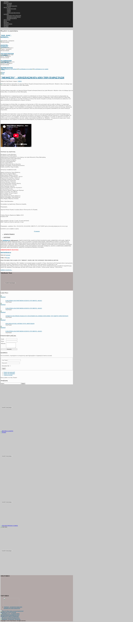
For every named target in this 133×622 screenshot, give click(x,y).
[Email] (3, 72)
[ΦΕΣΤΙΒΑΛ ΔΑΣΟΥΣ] (7, 431)
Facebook (7, 255)
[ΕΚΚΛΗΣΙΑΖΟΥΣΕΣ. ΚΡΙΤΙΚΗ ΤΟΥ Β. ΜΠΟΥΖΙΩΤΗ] (3, 320)
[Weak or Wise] (13, 612)
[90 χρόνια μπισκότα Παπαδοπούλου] (10, 618)
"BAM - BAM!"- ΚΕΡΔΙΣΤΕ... (6, 36)
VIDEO (20, 81)
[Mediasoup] (10, 619)
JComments (37, 231)
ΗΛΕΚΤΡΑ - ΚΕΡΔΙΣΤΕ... (5, 46)
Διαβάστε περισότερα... (6, 270)
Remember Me (5, 366)
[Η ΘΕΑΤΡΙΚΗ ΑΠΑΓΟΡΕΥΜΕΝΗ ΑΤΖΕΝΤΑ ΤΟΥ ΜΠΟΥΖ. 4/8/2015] (3, 297)
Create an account (8, 375)
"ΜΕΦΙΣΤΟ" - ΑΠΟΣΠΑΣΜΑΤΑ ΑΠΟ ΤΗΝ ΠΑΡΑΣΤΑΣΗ (32, 77)
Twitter (8, 257)
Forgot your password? (9, 372)
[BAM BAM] (3, 432)
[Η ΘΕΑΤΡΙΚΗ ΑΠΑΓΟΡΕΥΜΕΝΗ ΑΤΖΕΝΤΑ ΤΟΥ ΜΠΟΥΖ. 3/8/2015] (3, 304)
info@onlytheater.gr (6, 252)
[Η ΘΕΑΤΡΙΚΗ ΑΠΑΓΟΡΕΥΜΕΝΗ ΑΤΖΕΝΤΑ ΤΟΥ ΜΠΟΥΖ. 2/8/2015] (3, 327)
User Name (4, 360)
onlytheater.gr (6, 240)
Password (4, 363)
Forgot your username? (9, 373)
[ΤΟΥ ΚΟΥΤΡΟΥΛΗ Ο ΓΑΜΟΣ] (9, 525)
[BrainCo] (13, 616)
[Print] (2, 73)
